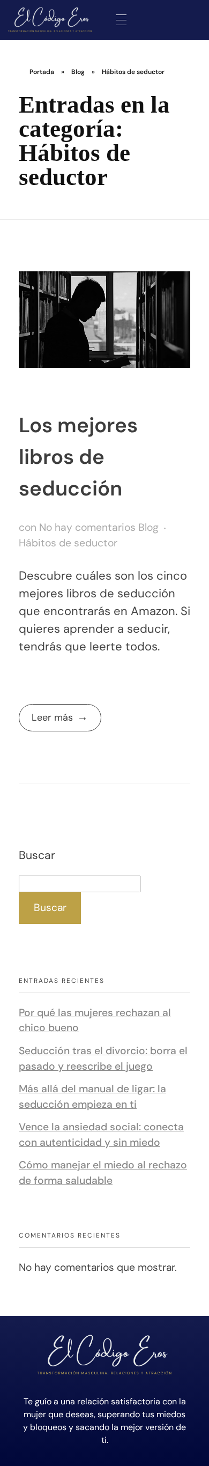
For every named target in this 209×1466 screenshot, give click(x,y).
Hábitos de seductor (68, 543)
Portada (41, 72)
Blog (78, 72)
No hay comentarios (87, 527)
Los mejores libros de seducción (78, 457)
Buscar (37, 855)
